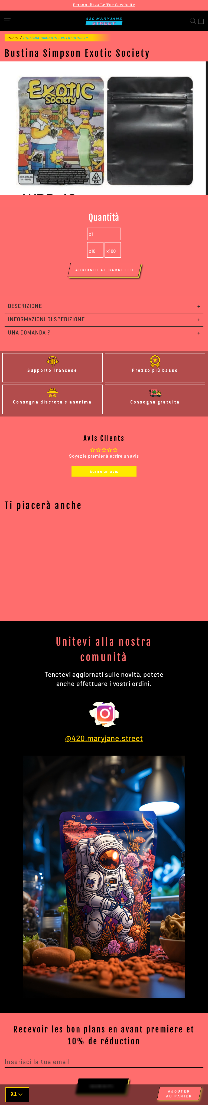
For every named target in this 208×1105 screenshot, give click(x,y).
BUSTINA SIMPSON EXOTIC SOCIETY (55, 38)
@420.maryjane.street (104, 738)
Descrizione (25, 306)
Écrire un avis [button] (104, 471)
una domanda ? (29, 333)
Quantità (104, 217)
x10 (92, 251)
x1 (91, 234)
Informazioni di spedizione (46, 320)
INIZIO (12, 38)
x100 (111, 251)
